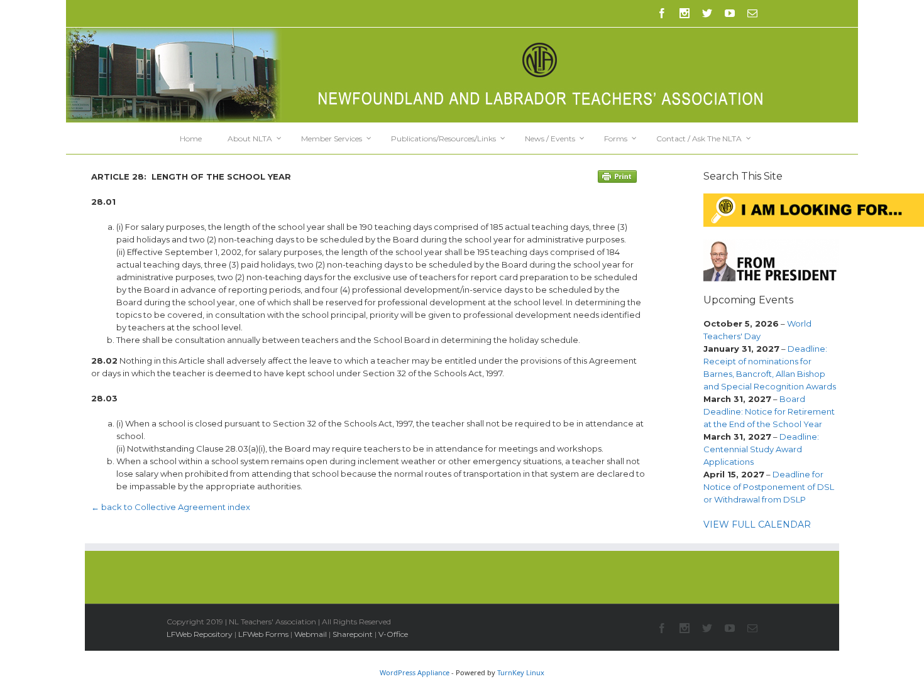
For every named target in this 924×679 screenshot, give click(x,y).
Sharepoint (353, 634)
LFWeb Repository (200, 634)
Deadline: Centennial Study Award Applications (761, 449)
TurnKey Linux (520, 672)
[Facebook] (662, 13)
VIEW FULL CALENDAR (757, 524)
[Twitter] (707, 13)
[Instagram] (684, 13)
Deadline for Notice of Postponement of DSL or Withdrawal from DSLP (768, 486)
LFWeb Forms (263, 634)
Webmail (310, 634)
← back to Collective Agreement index (170, 507)
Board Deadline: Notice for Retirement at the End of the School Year (769, 411)
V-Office (393, 634)
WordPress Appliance (414, 672)
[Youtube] (730, 13)
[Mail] (752, 13)
